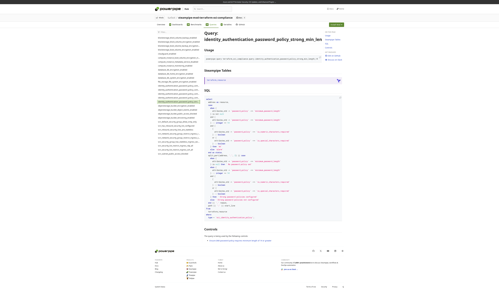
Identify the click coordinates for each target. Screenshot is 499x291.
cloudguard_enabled (167, 54)
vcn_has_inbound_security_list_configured (176, 126)
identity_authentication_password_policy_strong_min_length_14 (179, 102)
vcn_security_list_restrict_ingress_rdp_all (175, 145)
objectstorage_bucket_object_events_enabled (177, 110)
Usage (327, 35)
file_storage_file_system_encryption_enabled (177, 81)
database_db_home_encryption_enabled (175, 74)
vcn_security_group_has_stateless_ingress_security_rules (179, 142)
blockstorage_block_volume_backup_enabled (177, 38)
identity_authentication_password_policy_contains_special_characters (179, 94)
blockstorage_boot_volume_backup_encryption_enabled (179, 46)
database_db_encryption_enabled (172, 70)
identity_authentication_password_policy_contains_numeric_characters (179, 90)
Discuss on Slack (335, 60)
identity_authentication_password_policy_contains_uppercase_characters (179, 97)
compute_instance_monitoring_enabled (175, 65)
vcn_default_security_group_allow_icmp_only (177, 122)
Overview (161, 24)
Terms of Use (311, 287)
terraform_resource (216, 80)
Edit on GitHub (334, 55)
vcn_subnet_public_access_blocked (173, 154)
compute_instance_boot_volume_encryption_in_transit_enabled (179, 58)
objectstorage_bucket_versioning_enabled (176, 118)
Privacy (334, 287)
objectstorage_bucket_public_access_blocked (177, 113)
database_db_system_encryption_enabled (176, 78)
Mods (161, 17)
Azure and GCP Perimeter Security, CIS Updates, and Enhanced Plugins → (249, 2)
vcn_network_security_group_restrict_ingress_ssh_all (179, 138)
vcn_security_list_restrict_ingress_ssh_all (175, 149)
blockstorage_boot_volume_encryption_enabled (178, 49)
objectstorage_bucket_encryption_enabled (176, 106)
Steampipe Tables (332, 39)
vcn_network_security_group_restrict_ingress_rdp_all (179, 133)
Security (324, 287)
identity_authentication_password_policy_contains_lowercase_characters (179, 86)
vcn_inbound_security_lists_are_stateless (175, 129)
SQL (326, 43)
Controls (328, 47)
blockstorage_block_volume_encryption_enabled (179, 42)
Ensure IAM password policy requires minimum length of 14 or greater (240, 240)
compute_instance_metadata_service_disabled (178, 62)
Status (160, 287)
